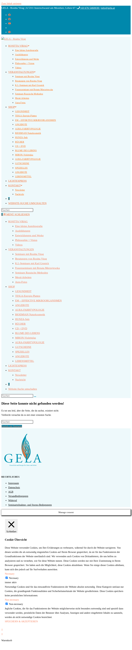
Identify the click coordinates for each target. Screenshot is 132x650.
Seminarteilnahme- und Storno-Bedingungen (30, 505)
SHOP (11, 286)
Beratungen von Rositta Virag (31, 258)
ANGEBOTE (22, 305)
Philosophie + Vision (26, 240)
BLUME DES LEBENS (27, 333)
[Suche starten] (35, 396)
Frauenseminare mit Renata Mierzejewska (37, 268)
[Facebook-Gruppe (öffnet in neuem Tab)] (9, 19)
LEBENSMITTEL (24, 361)
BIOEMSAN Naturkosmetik (30, 314)
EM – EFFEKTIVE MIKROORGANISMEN (38, 300)
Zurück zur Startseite (12, 426)
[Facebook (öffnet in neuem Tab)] (9, 15)
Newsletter (20, 375)
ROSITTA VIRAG (18, 221)
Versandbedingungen (18, 496)
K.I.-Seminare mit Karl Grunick (32, 263)
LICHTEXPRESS (17, 365)
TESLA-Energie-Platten (27, 296)
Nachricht (20, 379)
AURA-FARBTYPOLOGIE (29, 309)
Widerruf (12, 500)
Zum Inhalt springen (11, 3)
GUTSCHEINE (23, 347)
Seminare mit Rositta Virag (29, 254)
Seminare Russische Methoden (31, 272)
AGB (10, 492)
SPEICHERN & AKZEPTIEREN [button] (21, 621)
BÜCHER (20, 323)
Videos (19, 244)
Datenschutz (14, 487)
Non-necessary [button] (12, 600)
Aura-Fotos (21, 282)
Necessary (14, 578)
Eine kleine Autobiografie (29, 226)
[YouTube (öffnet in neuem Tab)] (9, 23)
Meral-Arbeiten (23, 277)
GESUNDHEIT (23, 291)
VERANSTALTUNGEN (21, 249)
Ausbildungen (22, 230)
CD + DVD (21, 328)
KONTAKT (14, 370)
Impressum (13, 483)
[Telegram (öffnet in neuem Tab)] (9, 32)
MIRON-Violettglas (25, 337)
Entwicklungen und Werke (29, 235)
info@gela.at (108, 8)
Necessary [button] (9, 573)
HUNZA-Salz (22, 319)
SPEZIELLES (22, 351)
